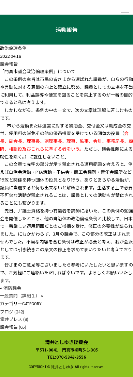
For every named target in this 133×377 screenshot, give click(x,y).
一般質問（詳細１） (20, 295)
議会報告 (9, 64)
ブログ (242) (12, 311)
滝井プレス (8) (14, 319)
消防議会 (12, 288)
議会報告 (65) (13, 327)
